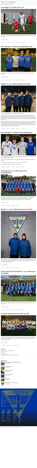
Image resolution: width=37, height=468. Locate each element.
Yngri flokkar (23, 42)
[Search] (12, 405)
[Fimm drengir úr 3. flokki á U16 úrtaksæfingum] (18, 144)
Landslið (13, 42)
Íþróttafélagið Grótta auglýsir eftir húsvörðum (13, 362)
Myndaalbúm (17, 345)
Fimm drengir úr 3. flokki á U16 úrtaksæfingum (16, 132)
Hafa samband (3, 352)
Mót (12, 345)
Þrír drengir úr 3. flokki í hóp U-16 (12, 7)
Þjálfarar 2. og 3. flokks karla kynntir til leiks (16, 84)
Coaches (23, 128)
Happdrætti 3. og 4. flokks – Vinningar (11, 382)
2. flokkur (3, 128)
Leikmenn (17, 42)
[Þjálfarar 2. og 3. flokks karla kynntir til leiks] (18, 98)
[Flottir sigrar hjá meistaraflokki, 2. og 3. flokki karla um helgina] (18, 288)
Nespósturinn (7, 378)
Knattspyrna (8, 42)
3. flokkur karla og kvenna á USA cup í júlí (15, 313)
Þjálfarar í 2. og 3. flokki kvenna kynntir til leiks (16, 209)
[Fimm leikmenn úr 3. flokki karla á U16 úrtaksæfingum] (18, 185)
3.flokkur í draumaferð (9, 374)
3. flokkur (3, 42)
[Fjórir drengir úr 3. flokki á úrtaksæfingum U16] (18, 59)
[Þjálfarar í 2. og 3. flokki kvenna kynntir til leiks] (18, 234)
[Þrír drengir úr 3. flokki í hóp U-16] (18, 21)
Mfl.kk (17, 309)
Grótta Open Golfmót (8, 366)
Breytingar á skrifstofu (9, 370)
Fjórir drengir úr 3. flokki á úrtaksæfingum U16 (16, 46)
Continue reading (4, 39)
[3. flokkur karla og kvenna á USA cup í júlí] (18, 325)
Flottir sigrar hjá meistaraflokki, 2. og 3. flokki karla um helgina (18, 272)
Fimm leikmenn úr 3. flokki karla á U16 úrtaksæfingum (14, 171)
